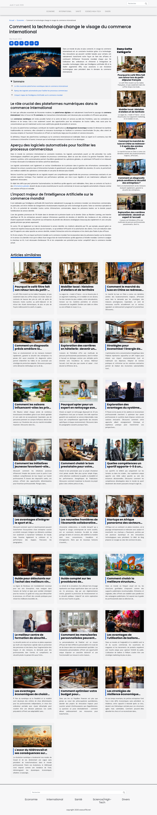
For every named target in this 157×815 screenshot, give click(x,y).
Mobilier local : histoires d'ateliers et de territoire (131, 110)
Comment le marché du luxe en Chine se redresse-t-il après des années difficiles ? (131, 145)
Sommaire (18, 81)
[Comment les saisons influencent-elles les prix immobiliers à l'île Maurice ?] (32, 390)
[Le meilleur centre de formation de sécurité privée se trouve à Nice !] (32, 621)
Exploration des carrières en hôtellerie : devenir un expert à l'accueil (131, 215)
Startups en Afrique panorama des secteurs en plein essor (123, 523)
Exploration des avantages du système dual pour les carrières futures (123, 409)
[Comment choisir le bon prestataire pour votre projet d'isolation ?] (78, 449)
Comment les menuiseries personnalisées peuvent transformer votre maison (79, 638)
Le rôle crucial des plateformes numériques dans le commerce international (41, 86)
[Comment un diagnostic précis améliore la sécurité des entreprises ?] (131, 167)
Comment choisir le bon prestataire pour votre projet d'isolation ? (77, 466)
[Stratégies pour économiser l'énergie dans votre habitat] (124, 331)
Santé (78, 11)
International (65, 11)
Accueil (11, 20)
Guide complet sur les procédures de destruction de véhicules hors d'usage (78, 583)
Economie (50, 11)
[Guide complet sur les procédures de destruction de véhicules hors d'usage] (78, 564)
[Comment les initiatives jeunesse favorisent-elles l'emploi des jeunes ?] (32, 449)
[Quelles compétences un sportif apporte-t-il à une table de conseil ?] (124, 449)
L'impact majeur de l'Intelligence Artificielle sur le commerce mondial (38, 95)
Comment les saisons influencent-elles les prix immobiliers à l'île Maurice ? (33, 409)
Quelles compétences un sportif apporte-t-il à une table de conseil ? (124, 466)
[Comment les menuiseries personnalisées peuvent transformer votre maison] (78, 621)
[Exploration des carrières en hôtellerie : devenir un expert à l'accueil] (131, 202)
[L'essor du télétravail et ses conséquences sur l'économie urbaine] (32, 736)
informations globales (21, 186)
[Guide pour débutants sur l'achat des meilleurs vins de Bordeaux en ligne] (32, 564)
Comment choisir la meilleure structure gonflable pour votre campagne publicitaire (123, 583)
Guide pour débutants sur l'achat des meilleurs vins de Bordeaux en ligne (33, 582)
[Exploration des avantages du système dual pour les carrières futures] (124, 390)
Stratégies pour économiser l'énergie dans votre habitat (125, 349)
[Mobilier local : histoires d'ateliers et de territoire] (131, 99)
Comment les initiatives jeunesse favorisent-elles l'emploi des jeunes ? (32, 466)
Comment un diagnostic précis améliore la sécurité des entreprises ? (131, 180)
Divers (108, 11)
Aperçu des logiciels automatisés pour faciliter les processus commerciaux (40, 90)
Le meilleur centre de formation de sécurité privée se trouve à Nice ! (31, 638)
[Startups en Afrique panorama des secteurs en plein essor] (124, 505)
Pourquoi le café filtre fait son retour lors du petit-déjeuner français (131, 77)
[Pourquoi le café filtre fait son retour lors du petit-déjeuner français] (131, 64)
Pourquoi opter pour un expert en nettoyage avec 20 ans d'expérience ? (78, 408)
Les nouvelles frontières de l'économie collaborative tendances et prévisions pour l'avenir (79, 524)
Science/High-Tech (93, 11)
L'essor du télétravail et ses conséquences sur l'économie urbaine (31, 753)
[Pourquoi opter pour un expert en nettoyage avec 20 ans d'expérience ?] (78, 390)
